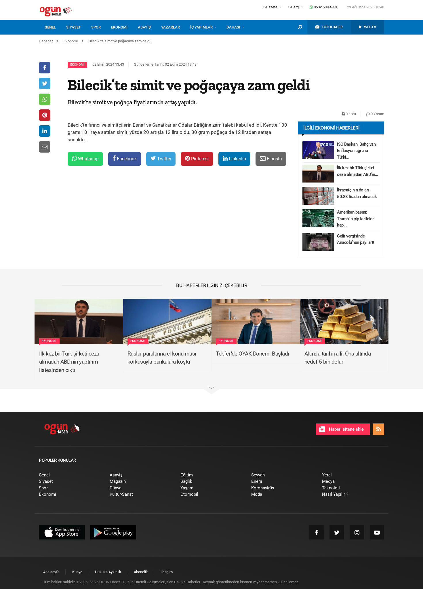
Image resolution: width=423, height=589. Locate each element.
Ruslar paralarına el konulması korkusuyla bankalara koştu (161, 357)
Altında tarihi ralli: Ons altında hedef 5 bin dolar (337, 357)
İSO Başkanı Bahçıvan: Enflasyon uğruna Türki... (357, 151)
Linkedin (237, 159)
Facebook (126, 159)
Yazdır (350, 114)
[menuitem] (55, 27)
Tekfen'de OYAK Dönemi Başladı (252, 353)
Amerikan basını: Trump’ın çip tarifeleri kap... (356, 219)
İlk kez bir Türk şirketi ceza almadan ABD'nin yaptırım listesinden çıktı (69, 361)
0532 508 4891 (325, 7)
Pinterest (199, 159)
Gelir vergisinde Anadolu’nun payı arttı (356, 239)
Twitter (163, 159)
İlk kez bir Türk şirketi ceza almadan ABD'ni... (357, 171)
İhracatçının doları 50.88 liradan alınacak (357, 193)
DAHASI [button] (233, 27)
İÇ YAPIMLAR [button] (202, 27)
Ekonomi (77, 64)
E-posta (274, 159)
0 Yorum (377, 114)
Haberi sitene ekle (346, 429)
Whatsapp (88, 159)
